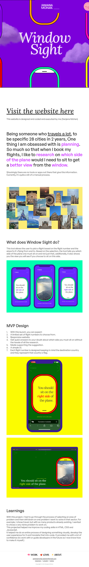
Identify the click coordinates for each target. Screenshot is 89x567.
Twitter (52, 561)
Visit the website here (40, 111)
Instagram (38, 561)
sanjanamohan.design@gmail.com (44, 559)
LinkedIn (45, 561)
